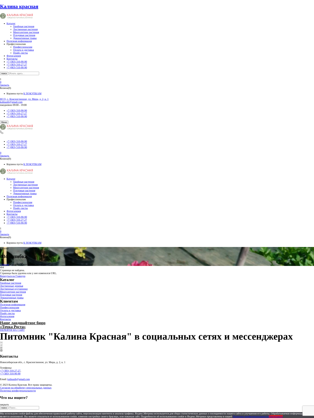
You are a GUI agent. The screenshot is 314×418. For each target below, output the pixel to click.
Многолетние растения (26, 32)
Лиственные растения (25, 29)
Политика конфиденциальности (18, 390)
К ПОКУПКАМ (32, 93)
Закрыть (4, 85)
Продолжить (276, 416)
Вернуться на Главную (12, 276)
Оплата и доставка (23, 50)
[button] (157, 82)
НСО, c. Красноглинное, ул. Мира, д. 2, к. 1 (24, 99)
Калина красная (19, 6)
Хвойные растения (23, 26)
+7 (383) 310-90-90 (17, 110)
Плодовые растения (24, 35)
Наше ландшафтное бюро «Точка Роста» (22, 325)
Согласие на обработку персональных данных (26, 387)
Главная (4, 264)
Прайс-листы (20, 52)
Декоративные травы (25, 38)
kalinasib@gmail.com (11, 102)
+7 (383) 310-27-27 (17, 113)
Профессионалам (22, 47)
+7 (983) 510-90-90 (17, 116)
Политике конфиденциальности (251, 416)
